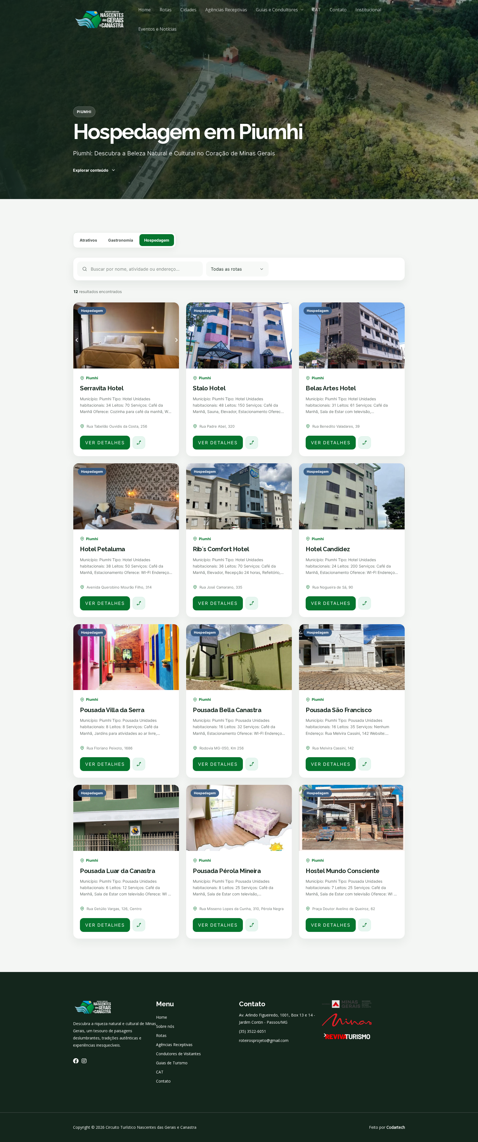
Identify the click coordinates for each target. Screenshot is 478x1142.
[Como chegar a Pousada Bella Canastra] (251, 764)
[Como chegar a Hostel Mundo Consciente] (364, 925)
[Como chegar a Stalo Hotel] (251, 442)
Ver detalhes (105, 442)
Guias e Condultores (277, 10)
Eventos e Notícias (157, 29)
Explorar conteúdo (90, 170)
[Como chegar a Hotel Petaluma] (139, 603)
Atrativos (88, 240)
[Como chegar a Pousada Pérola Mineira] (251, 925)
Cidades (188, 10)
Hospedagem (156, 240)
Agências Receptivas (226, 10)
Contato (338, 10)
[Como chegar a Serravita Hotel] (139, 442)
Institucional (368, 10)
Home (144, 10)
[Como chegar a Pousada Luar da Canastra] (139, 925)
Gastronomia (120, 240)
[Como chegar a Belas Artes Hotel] (364, 442)
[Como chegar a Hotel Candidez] (364, 603)
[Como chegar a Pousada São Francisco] (364, 764)
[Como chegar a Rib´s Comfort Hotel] (251, 603)
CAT (316, 10)
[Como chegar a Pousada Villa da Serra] (139, 764)
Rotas (166, 10)
